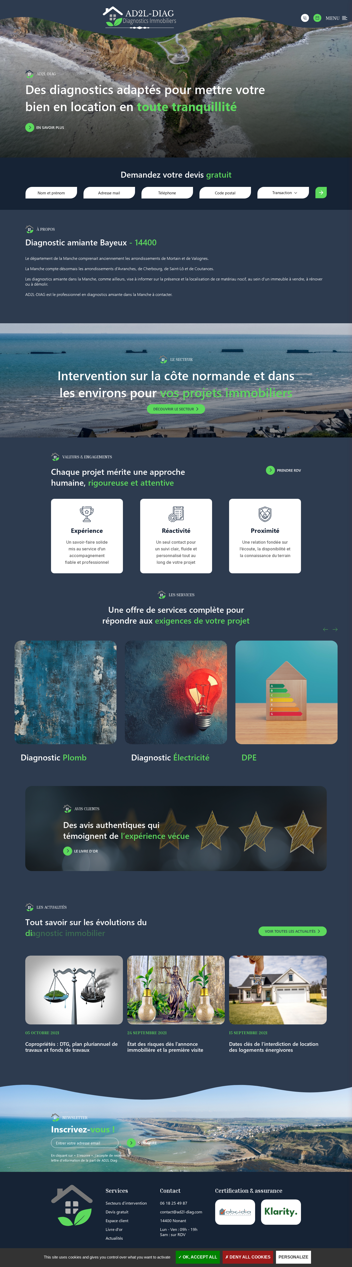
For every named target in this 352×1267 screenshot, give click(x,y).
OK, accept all (199, 1257)
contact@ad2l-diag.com (181, 1211)
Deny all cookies (250, 1257)
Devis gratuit (117, 1211)
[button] (325, 629)
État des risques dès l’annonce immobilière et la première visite (165, 1046)
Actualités (114, 1238)
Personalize (293, 1257)
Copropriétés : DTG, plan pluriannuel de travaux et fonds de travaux (71, 1046)
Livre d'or (114, 1229)
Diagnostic (60, 757)
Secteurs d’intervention (126, 1203)
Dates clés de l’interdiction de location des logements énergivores (274, 1046)
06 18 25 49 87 (173, 1203)
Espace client (117, 1220)
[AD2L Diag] (139, 17)
